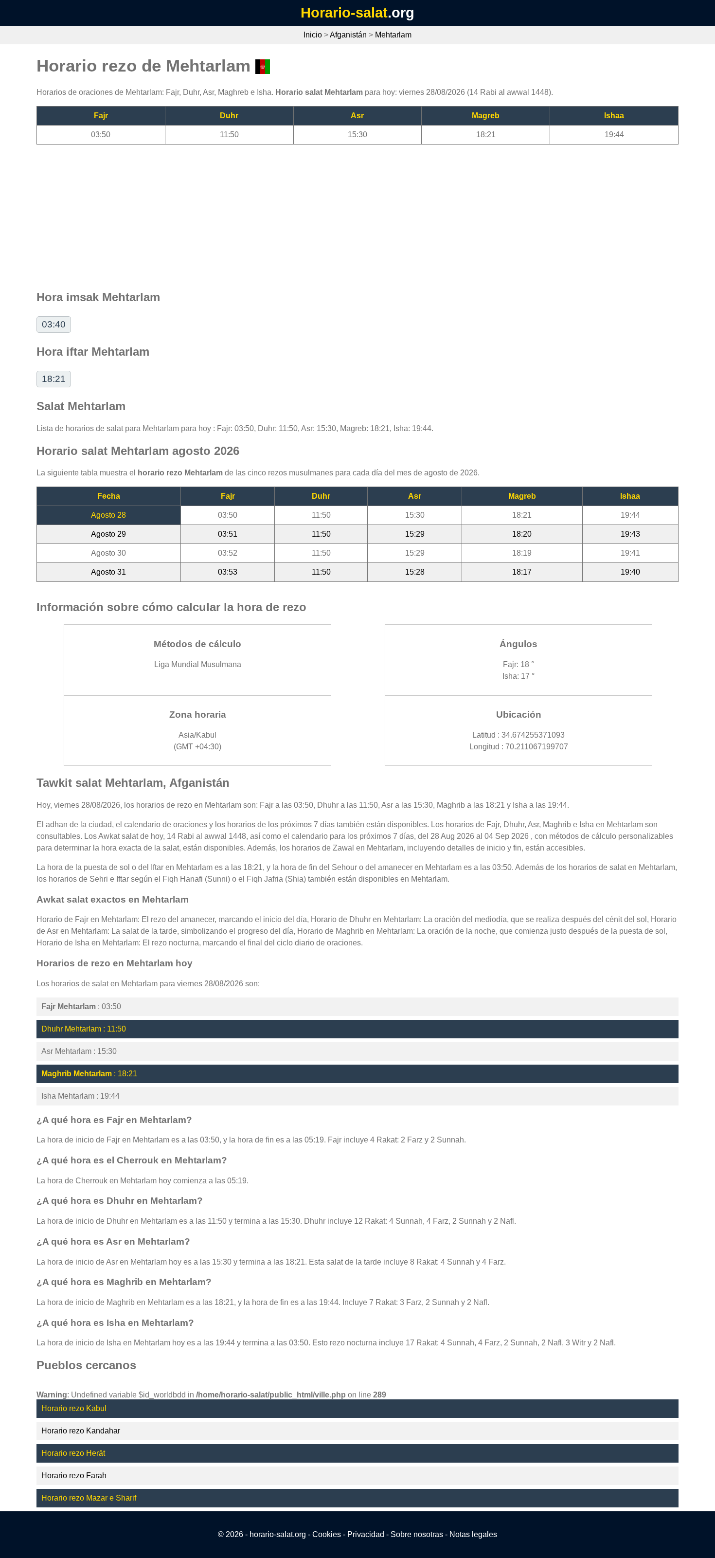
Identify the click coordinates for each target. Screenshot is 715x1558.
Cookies (326, 1534)
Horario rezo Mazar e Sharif (88, 1498)
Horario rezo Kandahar (80, 1431)
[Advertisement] (328, 213)
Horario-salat (344, 12)
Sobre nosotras (417, 1534)
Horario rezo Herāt (73, 1453)
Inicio (313, 35)
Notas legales (473, 1534)
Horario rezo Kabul (74, 1408)
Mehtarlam (393, 35)
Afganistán (348, 35)
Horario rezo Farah (74, 1475)
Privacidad (365, 1534)
